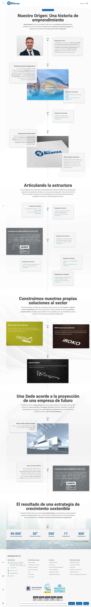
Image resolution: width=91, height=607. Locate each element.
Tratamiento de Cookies (75, 564)
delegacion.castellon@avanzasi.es (61, 280)
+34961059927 (68, 99)
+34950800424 (25, 267)
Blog (29, 572)
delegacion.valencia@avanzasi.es (72, 97)
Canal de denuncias (74, 572)
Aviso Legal (72, 567)
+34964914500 (57, 282)
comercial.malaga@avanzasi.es (34, 212)
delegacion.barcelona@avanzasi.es (63, 242)
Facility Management (53, 569)
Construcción (52, 564)
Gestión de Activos (53, 562)
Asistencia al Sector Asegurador (56, 567)
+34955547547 (57, 215)
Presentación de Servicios (34, 564)
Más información (63, 603)
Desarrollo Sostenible (33, 567)
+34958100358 (57, 119)
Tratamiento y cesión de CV (76, 569)
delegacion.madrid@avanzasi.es (70, 264)
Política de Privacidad (74, 562)
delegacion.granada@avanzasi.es (61, 117)
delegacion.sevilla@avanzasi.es (61, 214)
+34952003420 (38, 213)
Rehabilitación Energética (54, 574)
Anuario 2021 (31, 574)
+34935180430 (59, 243)
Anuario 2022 (31, 576)
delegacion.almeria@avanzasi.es (29, 266)
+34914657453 (66, 265)
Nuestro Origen (31, 562)
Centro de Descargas (33, 569)
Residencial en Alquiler (54, 572)
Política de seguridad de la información (78, 574)
